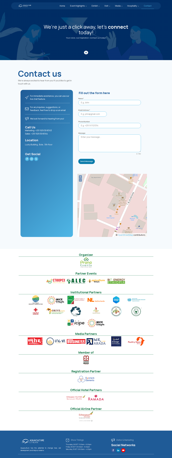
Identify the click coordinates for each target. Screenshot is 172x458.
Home (62, 5)
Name (81, 98)
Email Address (84, 110)
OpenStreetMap (125, 235)
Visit (106, 5)
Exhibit (95, 5)
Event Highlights (77, 5)
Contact (147, 5)
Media (118, 5)
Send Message (86, 161)
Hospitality (132, 5)
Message (81, 133)
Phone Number (84, 122)
